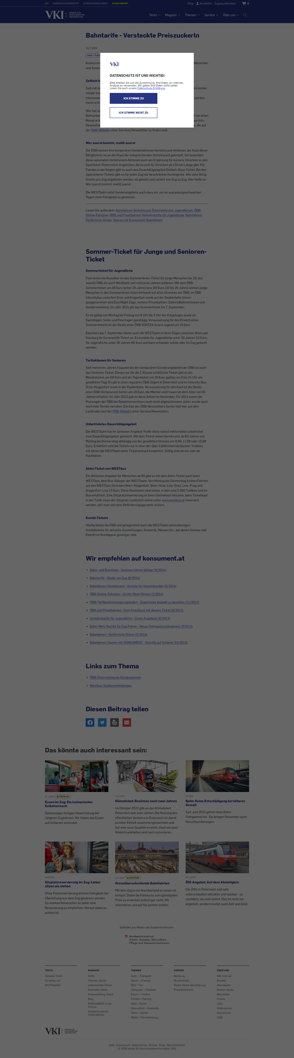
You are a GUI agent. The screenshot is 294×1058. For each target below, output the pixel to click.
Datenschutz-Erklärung (151, 88)
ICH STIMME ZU (134, 98)
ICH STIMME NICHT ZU (133, 112)
